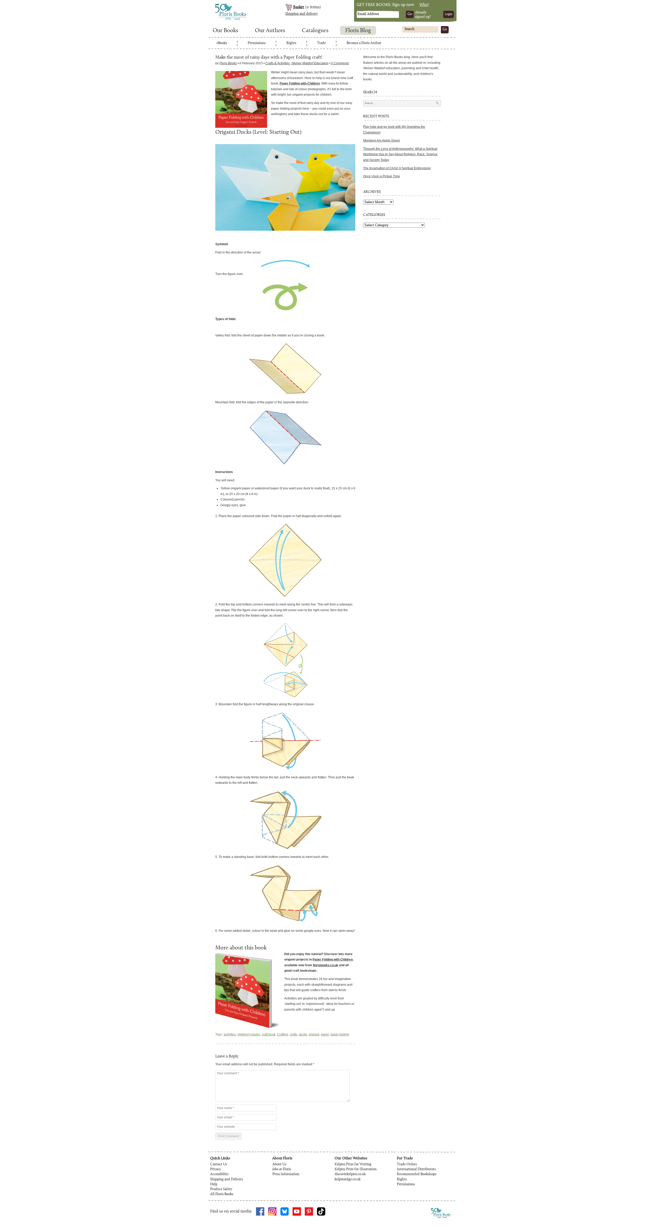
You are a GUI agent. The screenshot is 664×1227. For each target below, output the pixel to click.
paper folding (339, 1034)
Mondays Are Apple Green (381, 140)
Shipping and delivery (301, 14)
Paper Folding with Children (300, 83)
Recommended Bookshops (416, 1174)
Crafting (282, 1034)
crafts (293, 1034)
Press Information (285, 1174)
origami (314, 1034)
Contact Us (218, 1164)
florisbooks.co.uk (325, 965)
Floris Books (221, 5)
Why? (424, 5)
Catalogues (315, 31)
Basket (298, 7)
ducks (303, 1034)
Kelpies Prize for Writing (353, 1164)
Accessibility (219, 1174)
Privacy (215, 1169)
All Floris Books (221, 1194)
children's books (248, 1034)
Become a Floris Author (364, 43)
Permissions (257, 43)
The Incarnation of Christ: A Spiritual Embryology (397, 168)
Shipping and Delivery (226, 1179)
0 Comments (340, 63)
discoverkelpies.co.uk (350, 1174)
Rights (291, 43)
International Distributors (416, 1169)
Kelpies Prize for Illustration (356, 1169)
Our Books (225, 31)
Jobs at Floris (281, 1169)
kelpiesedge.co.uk (348, 1179)
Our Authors (270, 31)
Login (448, 14)
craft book (268, 1034)
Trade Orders (407, 1164)
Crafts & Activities (277, 63)
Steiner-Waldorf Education (309, 63)
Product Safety (221, 1189)
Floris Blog (358, 31)
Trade (321, 43)
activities (230, 1034)
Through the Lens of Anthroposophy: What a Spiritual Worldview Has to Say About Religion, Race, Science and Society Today (400, 154)
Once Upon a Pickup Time (381, 176)
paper (325, 1034)
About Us (279, 1164)
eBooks (222, 43)
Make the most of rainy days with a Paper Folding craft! (268, 57)
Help (213, 1184)
